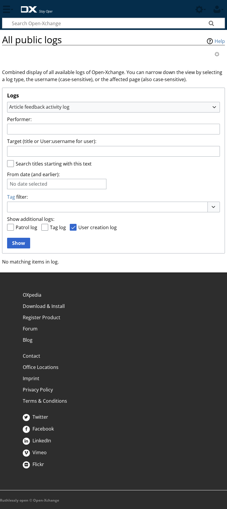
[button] (213, 207)
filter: (17, 197)
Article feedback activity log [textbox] (39, 107)
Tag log (58, 227)
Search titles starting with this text (54, 163)
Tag (11, 197)
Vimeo (39, 452)
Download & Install (44, 306)
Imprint (31, 378)
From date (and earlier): (33, 174)
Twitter (39, 417)
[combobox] (113, 107)
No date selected (28, 184)
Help (220, 41)
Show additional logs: (30, 219)
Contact (31, 356)
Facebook (42, 428)
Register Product (41, 317)
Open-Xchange (34, 7)
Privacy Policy (38, 389)
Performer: (19, 119)
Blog (28, 340)
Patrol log (26, 227)
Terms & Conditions (45, 401)
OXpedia (32, 295)
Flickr (37, 464)
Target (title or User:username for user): (51, 141)
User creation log (97, 227)
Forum (30, 328)
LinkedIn (41, 440)
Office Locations (41, 367)
